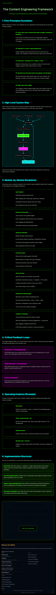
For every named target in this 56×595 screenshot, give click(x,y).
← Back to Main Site (7, 3)
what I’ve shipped (41, 468)
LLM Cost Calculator (33, 559)
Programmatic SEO (6, 577)
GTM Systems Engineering (8, 584)
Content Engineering (6, 582)
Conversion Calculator (33, 561)
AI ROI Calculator (32, 557)
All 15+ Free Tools (32, 554)
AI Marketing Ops (6, 579)
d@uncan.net (5, 551)
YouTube (11, 551)
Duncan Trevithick (8, 545)
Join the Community (28, 528)
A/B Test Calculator (32, 563)
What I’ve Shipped (6, 586)
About (3, 588)
